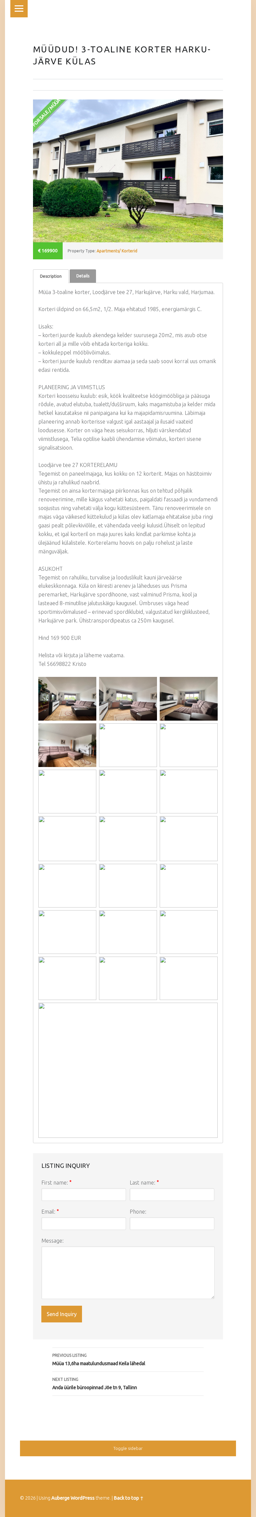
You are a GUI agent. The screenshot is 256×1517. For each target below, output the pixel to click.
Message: (52, 1241)
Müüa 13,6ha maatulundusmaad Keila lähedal (98, 1359)
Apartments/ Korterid (117, 251)
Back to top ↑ (129, 1498)
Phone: (138, 1212)
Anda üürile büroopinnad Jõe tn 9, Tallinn (94, 1383)
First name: (56, 1183)
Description (51, 276)
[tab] (51, 276)
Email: (50, 1212)
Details (82, 276)
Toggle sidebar (128, 1448)
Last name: (144, 1183)
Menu (19, 8)
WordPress (83, 1498)
